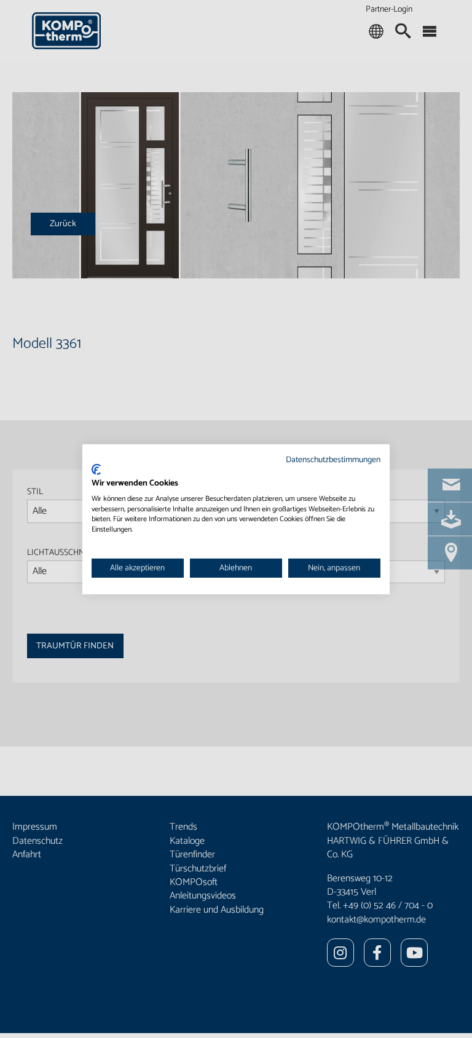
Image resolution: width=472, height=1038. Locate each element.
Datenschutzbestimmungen (333, 459)
